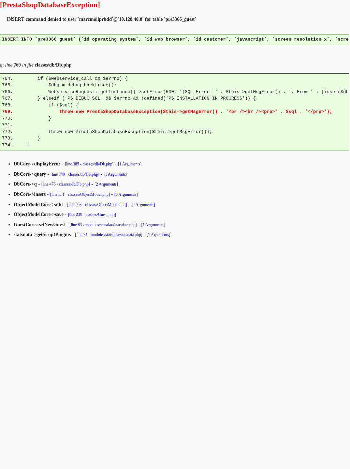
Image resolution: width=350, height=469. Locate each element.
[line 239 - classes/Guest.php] (92, 214)
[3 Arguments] (126, 194)
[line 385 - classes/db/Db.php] (89, 164)
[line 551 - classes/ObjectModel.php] (80, 194)
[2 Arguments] (106, 184)
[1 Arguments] (130, 164)
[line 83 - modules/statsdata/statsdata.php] (103, 224)
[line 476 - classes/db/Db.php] (65, 184)
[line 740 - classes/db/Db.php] (74, 174)
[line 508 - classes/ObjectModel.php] (97, 204)
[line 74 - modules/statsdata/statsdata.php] (108, 234)
